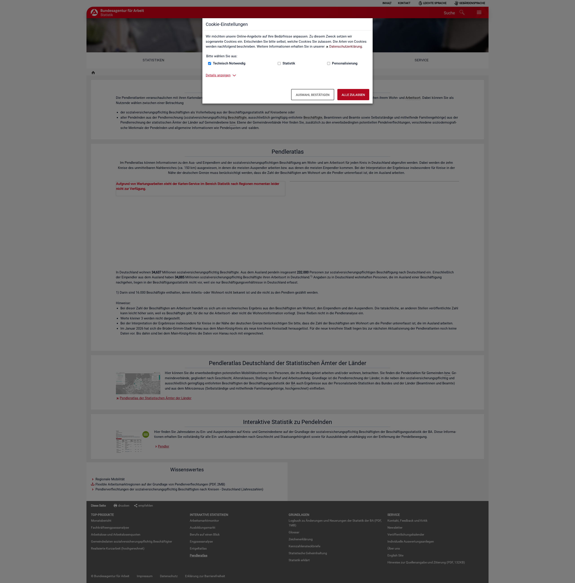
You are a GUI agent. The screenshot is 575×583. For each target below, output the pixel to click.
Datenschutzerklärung (345, 46)
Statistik (289, 63)
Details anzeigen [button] (218, 75)
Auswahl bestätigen (313, 95)
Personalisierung (345, 63)
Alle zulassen (353, 95)
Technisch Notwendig (229, 63)
